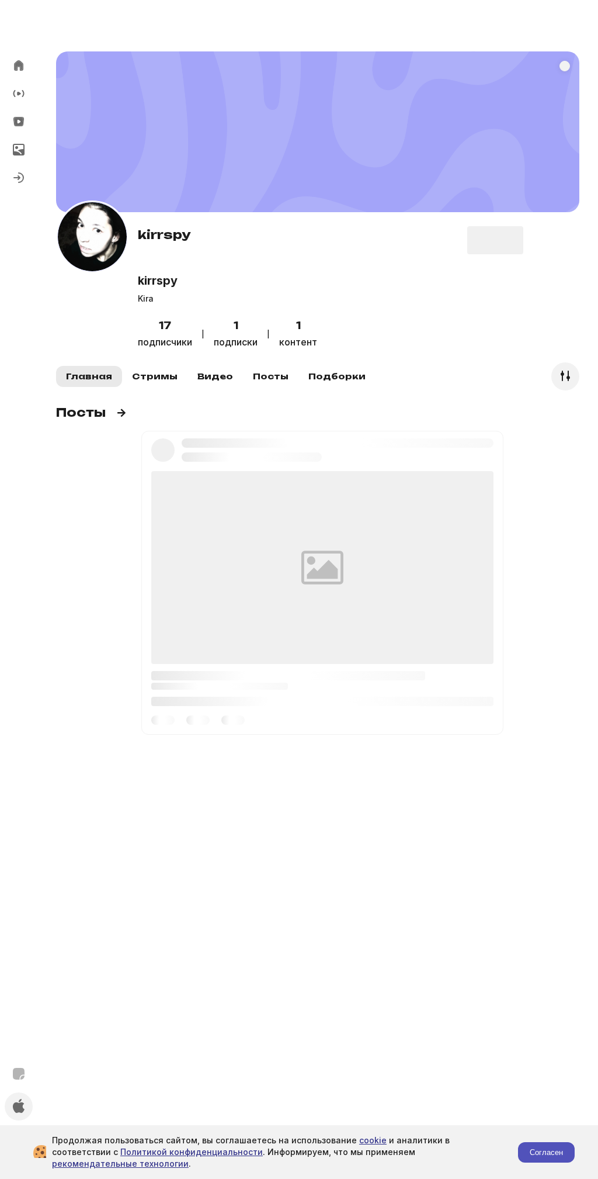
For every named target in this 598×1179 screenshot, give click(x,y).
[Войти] (19, 178)
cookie (373, 1140)
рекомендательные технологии (120, 1163)
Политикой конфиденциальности (191, 1152)
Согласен (546, 1152)
